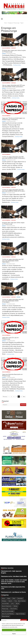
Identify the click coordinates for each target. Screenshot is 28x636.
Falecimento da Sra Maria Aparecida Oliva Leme (13, 587)
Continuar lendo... (17, 65)
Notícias (15, 606)
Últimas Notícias (5, 616)
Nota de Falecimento (6, 606)
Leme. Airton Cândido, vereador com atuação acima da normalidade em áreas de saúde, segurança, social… (14, 581)
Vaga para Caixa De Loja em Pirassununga (14, 327)
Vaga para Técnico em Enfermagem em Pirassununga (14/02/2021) (14, 107)
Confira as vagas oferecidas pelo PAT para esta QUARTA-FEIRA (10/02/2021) (14, 146)
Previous (5, 396)
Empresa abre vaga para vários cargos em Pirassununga (14, 212)
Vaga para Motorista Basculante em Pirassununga (14, 363)
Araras (3, 598)
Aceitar (14, 630)
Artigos (8, 598)
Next (24, 396)
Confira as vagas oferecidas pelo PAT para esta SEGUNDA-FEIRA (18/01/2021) (14, 248)
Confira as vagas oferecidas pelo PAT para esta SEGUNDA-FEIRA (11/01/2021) (14, 288)
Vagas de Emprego (6, 82)
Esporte (10, 601)
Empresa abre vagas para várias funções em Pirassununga (14, 39)
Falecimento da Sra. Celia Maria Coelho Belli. (14, 576)
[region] (14, 628)
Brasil (14, 598)
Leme (12, 603)
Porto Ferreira (13, 608)
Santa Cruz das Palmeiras (8, 613)
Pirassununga (5, 608)
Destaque (13, 82)
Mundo (17, 603)
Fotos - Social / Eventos (19, 601)
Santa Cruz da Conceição (7, 611)
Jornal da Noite (5, 603)
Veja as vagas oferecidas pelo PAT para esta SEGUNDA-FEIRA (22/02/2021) (14, 74)
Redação (4, 53)
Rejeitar (14, 633)
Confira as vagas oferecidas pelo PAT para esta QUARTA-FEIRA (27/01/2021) (14, 179)
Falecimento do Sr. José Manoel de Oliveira (13, 592)
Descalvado (20, 598)
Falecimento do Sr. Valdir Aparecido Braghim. (11, 572)
